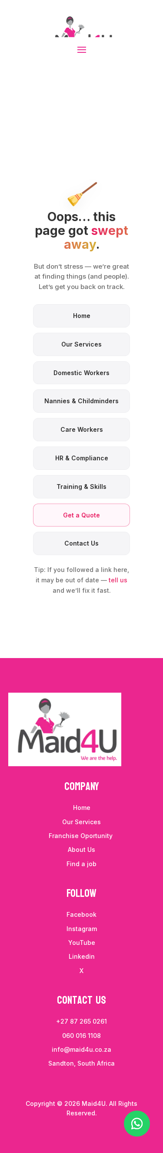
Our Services (81, 344)
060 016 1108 (81, 1035)
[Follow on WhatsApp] (137, 1124)
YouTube (81, 942)
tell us (118, 580)
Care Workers (81, 429)
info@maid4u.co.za (81, 1049)
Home (81, 315)
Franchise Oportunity (81, 835)
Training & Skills (81, 486)
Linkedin (82, 956)
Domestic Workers (81, 372)
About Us (81, 849)
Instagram (82, 928)
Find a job (81, 863)
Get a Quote (81, 515)
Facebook (81, 914)
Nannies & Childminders (81, 401)
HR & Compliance (81, 458)
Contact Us (81, 543)
